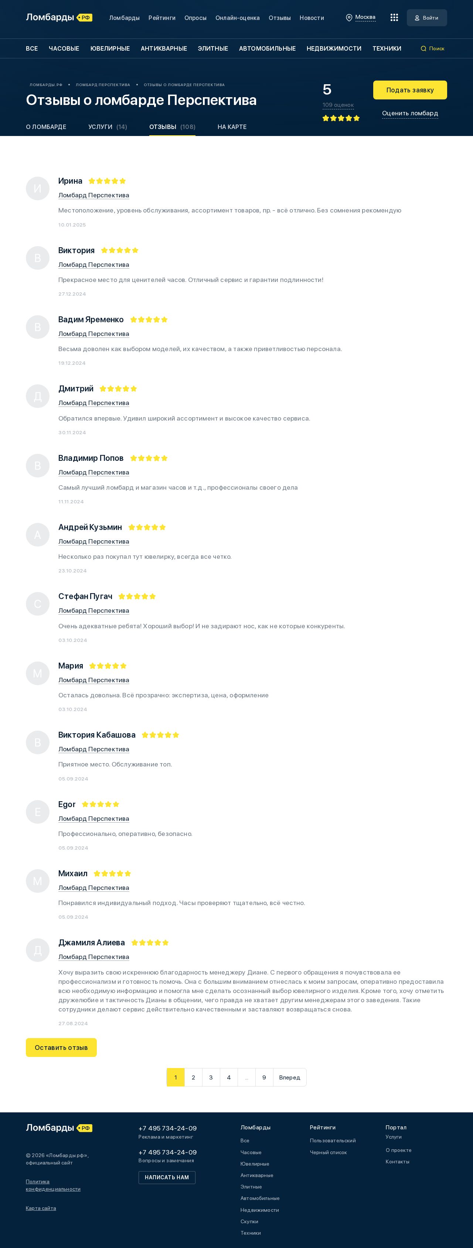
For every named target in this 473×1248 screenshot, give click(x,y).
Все (32, 48)
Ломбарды (124, 17)
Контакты (397, 1161)
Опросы (195, 17)
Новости (312, 17)
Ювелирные (110, 48)
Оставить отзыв (61, 1047)
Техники (386, 48)
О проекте (399, 1150)
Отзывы (280, 17)
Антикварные (164, 48)
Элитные (213, 48)
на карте (232, 126)
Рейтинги (162, 17)
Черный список (328, 1152)
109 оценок (338, 105)
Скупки (249, 1221)
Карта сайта (41, 1208)
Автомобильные (267, 48)
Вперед (289, 1077)
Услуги (107, 126)
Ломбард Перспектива (93, 195)
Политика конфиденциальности (53, 1185)
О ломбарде (46, 126)
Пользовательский (333, 1140)
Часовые (64, 48)
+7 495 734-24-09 (168, 1128)
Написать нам (167, 1177)
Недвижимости (334, 48)
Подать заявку (410, 90)
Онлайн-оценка (237, 17)
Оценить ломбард (410, 113)
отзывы (172, 126)
